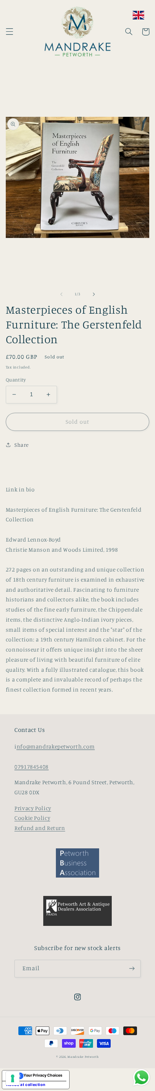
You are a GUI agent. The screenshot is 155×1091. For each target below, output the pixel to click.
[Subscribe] (132, 968)
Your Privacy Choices (42, 1075)
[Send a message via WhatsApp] (141, 1077)
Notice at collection (26, 1084)
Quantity (16, 380)
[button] (9, 31)
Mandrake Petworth (83, 1057)
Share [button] (21, 445)
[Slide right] (94, 294)
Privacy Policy (32, 808)
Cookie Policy (32, 817)
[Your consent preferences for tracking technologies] (12, 1078)
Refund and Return (39, 828)
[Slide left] (61, 294)
